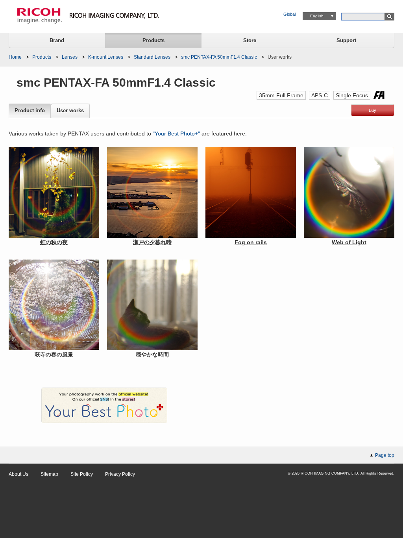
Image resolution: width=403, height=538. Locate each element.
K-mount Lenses (105, 57)
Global (289, 14)
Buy (372, 110)
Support (346, 40)
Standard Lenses (152, 57)
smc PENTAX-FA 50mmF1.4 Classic (219, 57)
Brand (57, 40)
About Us (18, 474)
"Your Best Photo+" (176, 133)
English (317, 16)
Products (153, 40)
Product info (30, 110)
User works (70, 110)
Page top (384, 455)
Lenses (70, 57)
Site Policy (81, 474)
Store (249, 40)
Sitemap (49, 474)
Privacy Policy (120, 474)
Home (15, 57)
